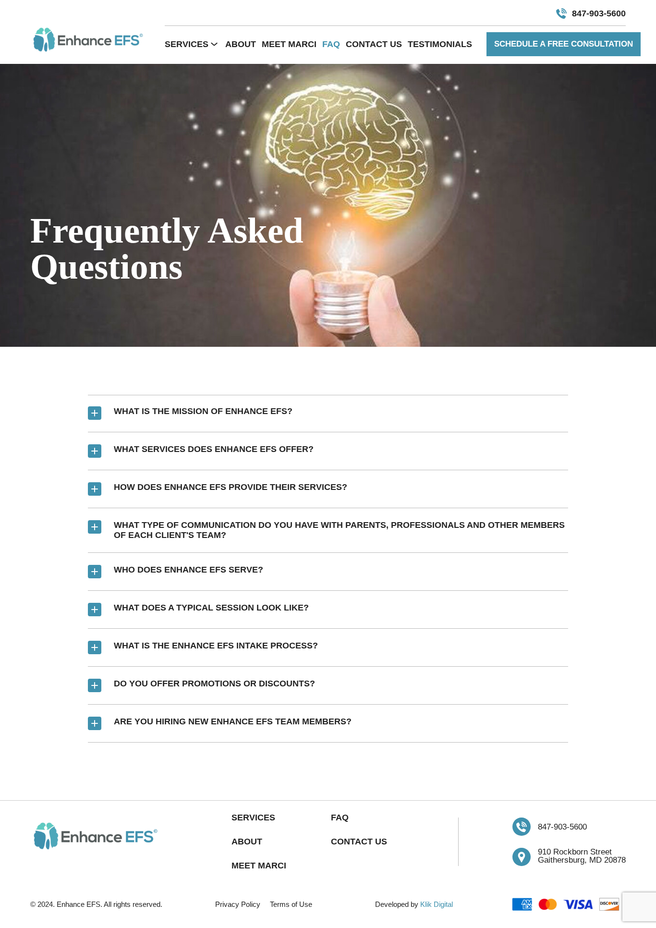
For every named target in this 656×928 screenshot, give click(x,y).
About (240, 44)
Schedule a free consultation (563, 44)
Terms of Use (291, 904)
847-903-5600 (599, 13)
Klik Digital (436, 904)
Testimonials (440, 44)
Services (186, 44)
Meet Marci (289, 44)
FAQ (331, 44)
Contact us (374, 44)
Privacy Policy (237, 904)
